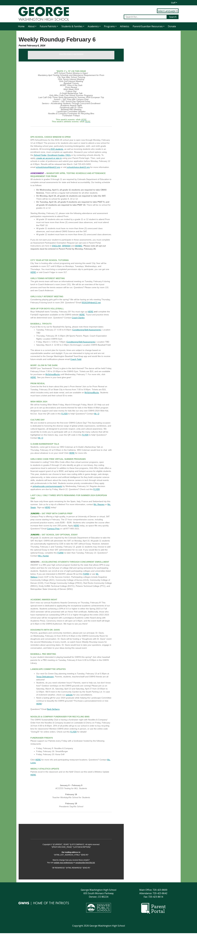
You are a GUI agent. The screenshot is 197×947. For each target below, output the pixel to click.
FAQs (68, 155)
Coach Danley (78, 317)
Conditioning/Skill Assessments (87, 330)
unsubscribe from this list (85, 863)
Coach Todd (75, 359)
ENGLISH (56, 246)
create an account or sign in (49, 158)
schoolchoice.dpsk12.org (78, 167)
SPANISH (66, 246)
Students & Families (71, 26)
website (69, 695)
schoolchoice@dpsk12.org (48, 167)
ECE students (57, 149)
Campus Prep (53, 528)
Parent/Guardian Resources (148, 26)
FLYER (64, 414)
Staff (173, 2)
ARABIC (78, 246)
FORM (60, 553)
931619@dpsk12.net (91, 302)
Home (21, 26)
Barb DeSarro (53, 709)
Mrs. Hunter (43, 556)
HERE (33, 272)
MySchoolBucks (52, 374)
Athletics (124, 26)
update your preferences (63, 863)
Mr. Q (96, 414)
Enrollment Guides (56, 155)
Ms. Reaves (99, 504)
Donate (172, 26)
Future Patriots (48, 26)
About (31, 26)
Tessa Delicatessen (45, 676)
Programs (109, 26)
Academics (93, 26)
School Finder (40, 155)
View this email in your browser (71, 54)
